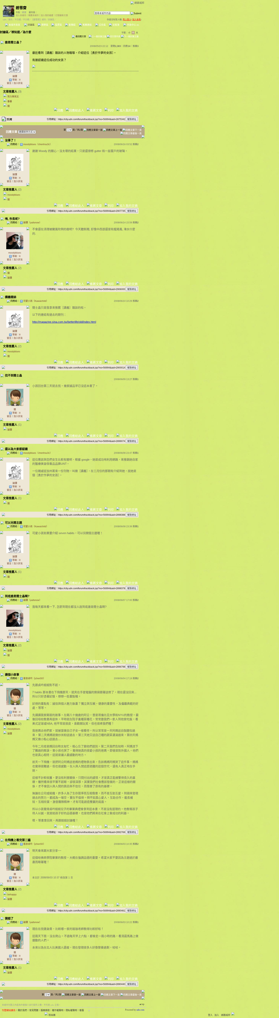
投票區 (58, 25)
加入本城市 (21, 15)
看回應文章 (80, 36)
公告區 (102, 25)
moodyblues (13, 195)
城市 (10, 19)
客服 (81, 1010)
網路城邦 (139, 2)
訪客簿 (115, 25)
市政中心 (132, 25)
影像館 (72, 25)
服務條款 (45, 1010)
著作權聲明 (57, 1010)
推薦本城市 (33, 15)
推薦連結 (87, 25)
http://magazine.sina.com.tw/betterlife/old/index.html (64, 321)
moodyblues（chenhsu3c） (37, 144)
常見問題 (33, 1010)
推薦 (136, 46)
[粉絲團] (46, 1013)
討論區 (31, 25)
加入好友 (18, 83)
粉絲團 (52, 1015)
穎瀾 (24, 12)
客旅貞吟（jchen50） (34, 678)
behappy (12, 894)
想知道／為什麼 (21, 32)
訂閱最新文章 (61, 15)
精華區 (44, 25)
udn (4, 19)
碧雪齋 (21, 8)
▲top (141, 1004)
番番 (9, 101)
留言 (9, 83)
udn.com (140, 1010)
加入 (216, 1015)
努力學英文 (13, 96)
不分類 (18, 19)
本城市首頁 (14, 25)
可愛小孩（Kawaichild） (35, 301)
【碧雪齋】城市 (38, 19)
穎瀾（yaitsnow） (32, 222)
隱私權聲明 (71, 1010)
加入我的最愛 (47, 15)
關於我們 (22, 1010)
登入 (210, 1015)
